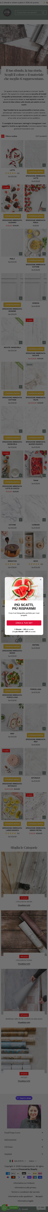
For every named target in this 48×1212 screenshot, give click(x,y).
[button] (41, 579)
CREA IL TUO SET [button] (24, 623)
